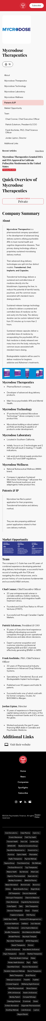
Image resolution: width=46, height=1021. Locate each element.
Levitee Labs (34, 841)
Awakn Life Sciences (30, 993)
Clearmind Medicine (32, 898)
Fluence (35, 911)
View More (39, 151)
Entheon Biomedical (11, 1006)
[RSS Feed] (25, 801)
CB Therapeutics (14, 893)
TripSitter (36, 980)
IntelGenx (25, 923)
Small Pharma (30, 975)
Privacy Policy (38, 816)
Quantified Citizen (13, 967)
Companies (23, 782)
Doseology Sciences (13, 1001)
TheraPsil (27, 980)
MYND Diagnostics (32, 941)
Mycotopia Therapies (29, 936)
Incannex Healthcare (12, 923)
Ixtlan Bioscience (13, 928)
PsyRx (35, 962)
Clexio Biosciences (12, 902)
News (23, 776)
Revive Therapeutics (34, 971)
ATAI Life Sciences (14, 993)
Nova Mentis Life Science (31, 949)
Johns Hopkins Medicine (29, 928)
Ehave (27, 911)
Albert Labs (34, 872)
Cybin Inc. (36, 833)
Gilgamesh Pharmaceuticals (30, 1006)
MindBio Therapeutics (12, 932)
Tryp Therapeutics (31, 867)
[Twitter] (20, 801)
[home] (23, 6)
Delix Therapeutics (32, 906)
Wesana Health (12, 872)
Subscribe (36, 5)
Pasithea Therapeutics (34, 954)
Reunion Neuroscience (29, 967)
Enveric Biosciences (15, 837)
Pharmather (33, 854)
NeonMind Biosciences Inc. (16, 850)
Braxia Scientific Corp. (21, 889)
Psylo (28, 962)
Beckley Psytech (15, 997)
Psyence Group (9, 863)
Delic (21, 906)
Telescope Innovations (14, 980)
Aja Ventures (24, 872)
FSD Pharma (30, 915)
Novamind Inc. (33, 850)
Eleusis (35, 1001)
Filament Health (12, 841)
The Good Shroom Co (15, 867)
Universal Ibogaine (12, 984)
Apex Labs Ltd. (33, 876)
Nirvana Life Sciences (13, 949)
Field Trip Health (30, 837)
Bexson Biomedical (11, 885)
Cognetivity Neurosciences (30, 902)
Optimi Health (21, 854)
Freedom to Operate (16, 915)
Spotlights (23, 787)
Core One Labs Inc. (11, 833)
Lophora (36, 1010)
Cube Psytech (11, 906)
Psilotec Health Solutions (16, 962)
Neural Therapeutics (18, 945)
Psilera (33, 958)
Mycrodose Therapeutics (15, 941)
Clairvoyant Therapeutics (14, 898)
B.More (8, 889)
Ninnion (30, 945)
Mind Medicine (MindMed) (31, 932)
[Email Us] (29, 801)
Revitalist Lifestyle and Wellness (14, 971)
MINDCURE (11, 846)
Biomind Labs (25, 885)
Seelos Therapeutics (16, 975)
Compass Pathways (29, 997)
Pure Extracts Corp (23, 863)
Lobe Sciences (26, 1010)
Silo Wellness (36, 863)
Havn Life (24, 841)
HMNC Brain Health (10, 919)
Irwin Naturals (35, 923)
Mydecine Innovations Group (28, 846)
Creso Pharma (25, 833)
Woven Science (31, 988)
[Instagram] (16, 801)
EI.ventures (26, 1001)
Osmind (21, 954)
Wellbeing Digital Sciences (30, 984)
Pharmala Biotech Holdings (19, 958)
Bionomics (36, 885)
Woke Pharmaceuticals (15, 988)
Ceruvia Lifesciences (29, 893)
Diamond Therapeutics (14, 911)
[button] (3, 6)
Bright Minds (35, 889)
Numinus (11, 854)
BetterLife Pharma (30, 880)
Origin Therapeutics (9, 954)
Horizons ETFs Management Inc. (30, 919)
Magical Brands (23, 1014)
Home (23, 771)
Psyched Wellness (30, 859)
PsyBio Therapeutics (15, 859)
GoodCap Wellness (12, 1010)
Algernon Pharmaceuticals (16, 876)
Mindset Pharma (14, 936)
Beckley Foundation (15, 880)
